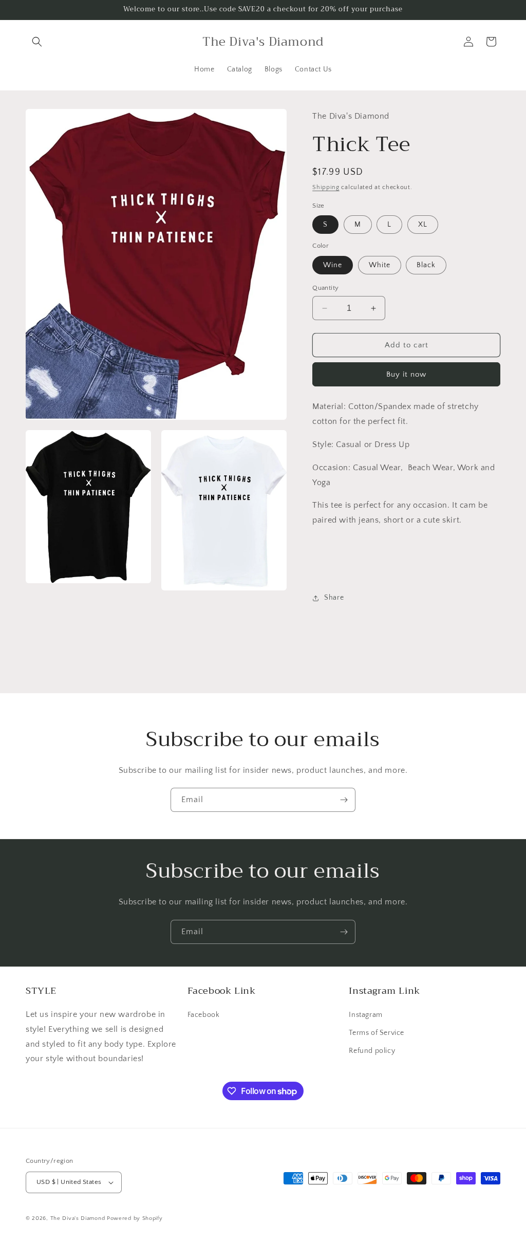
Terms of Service (376, 1033)
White (379, 265)
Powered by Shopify (135, 1218)
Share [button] (334, 598)
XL (422, 224)
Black (426, 265)
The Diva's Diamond (77, 1218)
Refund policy (372, 1051)
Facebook (203, 1015)
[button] (37, 41)
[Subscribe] (343, 800)
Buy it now (406, 374)
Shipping (326, 187)
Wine (332, 265)
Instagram (365, 1015)
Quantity (325, 287)
